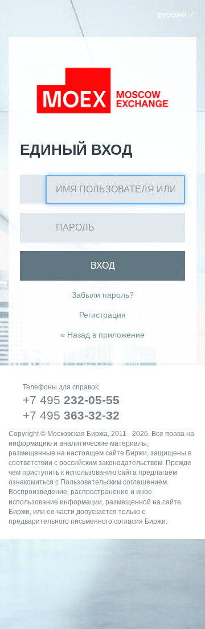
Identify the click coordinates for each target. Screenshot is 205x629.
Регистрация (102, 314)
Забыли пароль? (103, 294)
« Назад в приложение (102, 334)
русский (172, 14)
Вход (103, 265)
